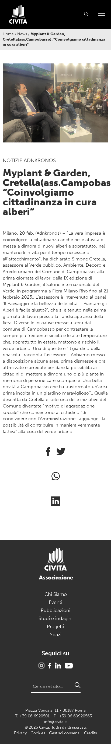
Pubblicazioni (55, 610)
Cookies (37, 733)
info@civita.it (55, 721)
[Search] (78, 685)
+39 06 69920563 (75, 716)
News (22, 34)
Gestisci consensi (64, 733)
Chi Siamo (55, 594)
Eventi (55, 602)
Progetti (55, 626)
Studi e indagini (55, 618)
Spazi (55, 635)
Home (8, 34)
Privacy (20, 733)
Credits (90, 733)
